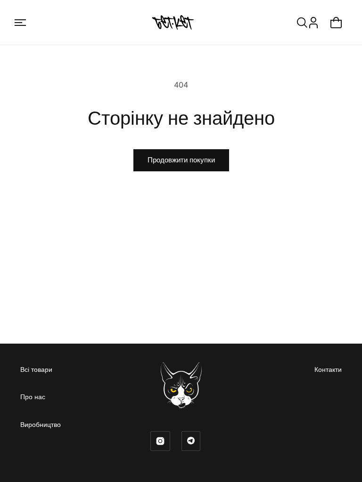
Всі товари (36, 369)
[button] (20, 22)
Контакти (328, 369)
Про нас (32, 397)
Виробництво (40, 424)
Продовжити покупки (181, 159)
